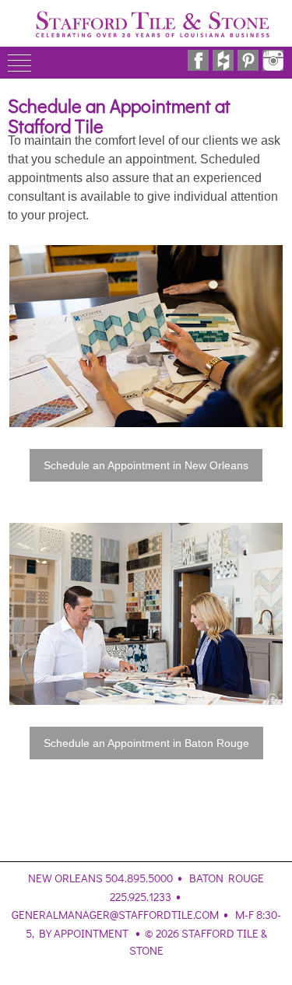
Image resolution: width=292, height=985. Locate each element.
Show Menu (20, 63)
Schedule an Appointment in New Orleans (146, 465)
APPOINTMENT (91, 933)
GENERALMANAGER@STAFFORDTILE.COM (115, 914)
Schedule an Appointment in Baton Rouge (146, 743)
